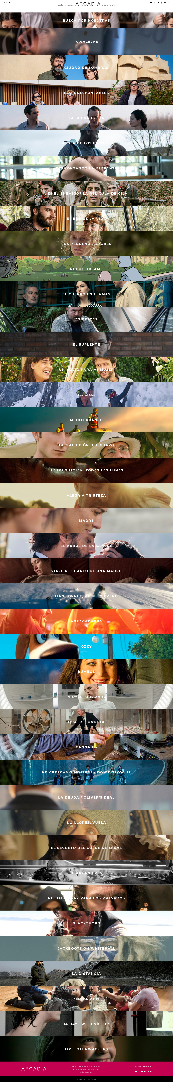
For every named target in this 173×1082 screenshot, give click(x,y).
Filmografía (109, 5)
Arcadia (138, 1067)
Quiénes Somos (66, 5)
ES (5, 3)
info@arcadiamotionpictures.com (88, 1069)
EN (9, 3)
